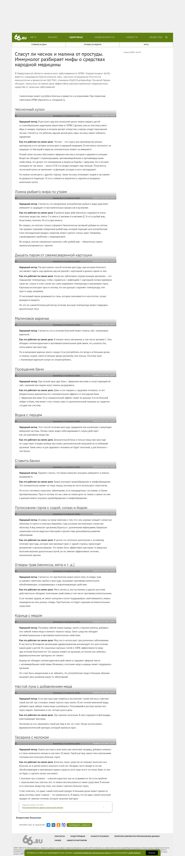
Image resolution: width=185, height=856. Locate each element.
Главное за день (39, 44)
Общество (156, 37)
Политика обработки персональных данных (137, 836)
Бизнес (53, 37)
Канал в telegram (100, 836)
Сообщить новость (80, 825)
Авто (33, 37)
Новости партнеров (77, 840)
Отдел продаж (77, 836)
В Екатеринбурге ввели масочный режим (42, 807)
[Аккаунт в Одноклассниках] (58, 825)
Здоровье (76, 37)
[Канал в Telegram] (48, 825)
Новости (132, 37)
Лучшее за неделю (92, 44)
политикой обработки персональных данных (92, 853)
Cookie (58, 840)
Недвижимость (105, 37)
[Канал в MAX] (63, 825)
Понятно (151, 853)
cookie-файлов (134, 853)
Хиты (146, 44)
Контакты (60, 836)
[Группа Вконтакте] (53, 825)
